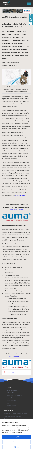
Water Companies (12, 390)
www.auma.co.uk (16, 210)
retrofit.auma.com (20, 195)
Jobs (8, 403)
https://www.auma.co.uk (16, 356)
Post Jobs (7, 419)
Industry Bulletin (11, 406)
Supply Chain (10, 398)
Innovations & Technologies (14, 395)
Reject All (16, 447)
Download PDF (9, 373)
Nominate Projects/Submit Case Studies (15, 414)
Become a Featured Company (12, 416)
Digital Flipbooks (11, 400)
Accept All (16, 437)
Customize (16, 442)
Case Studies (10, 392)
